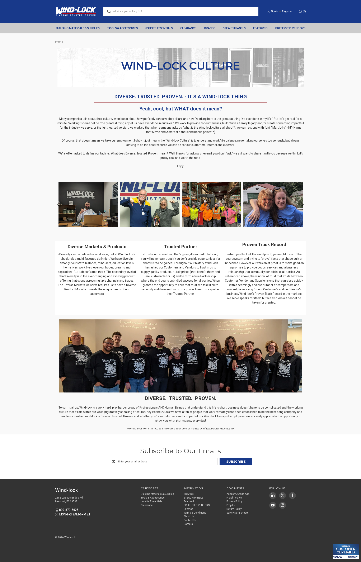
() (304, 11)
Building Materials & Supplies (77, 28)
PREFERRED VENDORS (290, 28)
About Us (189, 516)
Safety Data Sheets (237, 512)
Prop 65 (230, 505)
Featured (260, 28)
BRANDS (209, 28)
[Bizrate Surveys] (338, 541)
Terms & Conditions (195, 512)
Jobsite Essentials (159, 28)
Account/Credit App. (238, 493)
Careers (188, 524)
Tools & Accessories (122, 28)
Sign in (274, 11)
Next (302, 204)
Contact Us (190, 520)
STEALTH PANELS (234, 28)
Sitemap (188, 509)
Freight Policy (234, 497)
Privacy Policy (234, 501)
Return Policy (234, 509)
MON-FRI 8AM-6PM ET (74, 514)
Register (287, 11)
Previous (58, 204)
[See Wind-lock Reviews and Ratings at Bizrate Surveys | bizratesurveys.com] (346, 551)
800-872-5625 (68, 510)
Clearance (188, 28)
